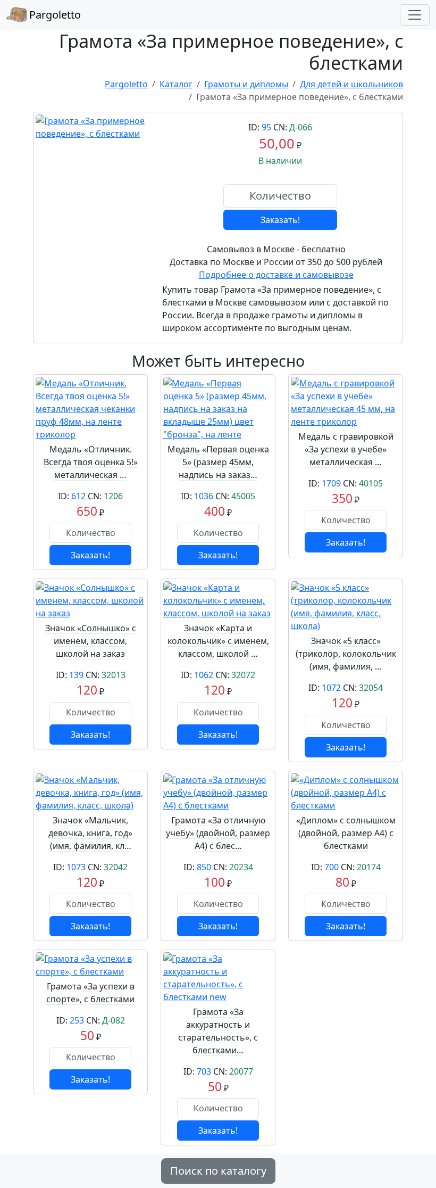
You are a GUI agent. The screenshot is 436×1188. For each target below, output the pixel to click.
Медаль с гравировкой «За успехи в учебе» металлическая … (345, 449)
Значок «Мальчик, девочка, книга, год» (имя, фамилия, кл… (90, 833)
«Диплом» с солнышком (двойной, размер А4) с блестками (346, 833)
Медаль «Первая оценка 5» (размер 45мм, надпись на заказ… (218, 462)
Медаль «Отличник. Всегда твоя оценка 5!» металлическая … (91, 462)
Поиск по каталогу (218, 1171)
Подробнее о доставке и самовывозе (276, 274)
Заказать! (280, 220)
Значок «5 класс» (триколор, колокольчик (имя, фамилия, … (346, 653)
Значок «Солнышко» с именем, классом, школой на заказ (90, 640)
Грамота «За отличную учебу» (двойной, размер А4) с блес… (218, 833)
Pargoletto (54, 14)
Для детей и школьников (351, 84)
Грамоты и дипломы (246, 84)
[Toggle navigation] (415, 15)
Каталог (176, 84)
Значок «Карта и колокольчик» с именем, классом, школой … (218, 640)
